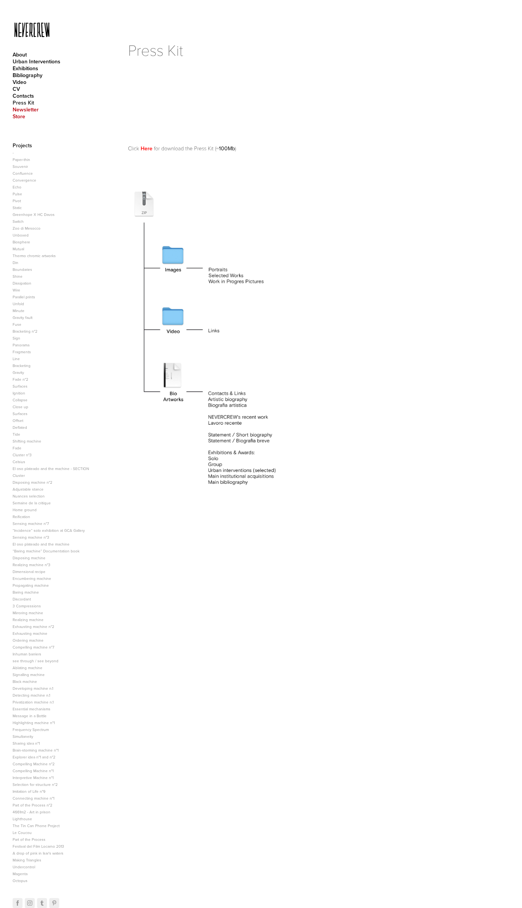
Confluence (23, 173)
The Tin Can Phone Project (36, 825)
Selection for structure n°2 (35, 784)
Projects (22, 145)
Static (17, 207)
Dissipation (22, 283)
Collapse (20, 399)
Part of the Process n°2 (32, 805)
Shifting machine (27, 441)
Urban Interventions (36, 61)
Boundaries (22, 269)
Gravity (18, 372)
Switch (18, 221)
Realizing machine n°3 (31, 564)
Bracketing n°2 (25, 331)
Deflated (20, 427)
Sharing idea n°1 (26, 743)
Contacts (23, 96)
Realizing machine (28, 619)
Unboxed (21, 235)
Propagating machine (31, 585)
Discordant (22, 599)
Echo (17, 187)
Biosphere (21, 242)
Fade (17, 448)
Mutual (18, 248)
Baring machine (26, 592)
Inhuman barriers (27, 654)
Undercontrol (24, 866)
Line (16, 358)
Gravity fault (22, 317)
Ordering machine (28, 640)
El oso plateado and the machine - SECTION (51, 468)
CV (16, 89)
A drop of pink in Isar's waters (38, 853)
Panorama (21, 345)
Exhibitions (25, 68)
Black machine (25, 681)
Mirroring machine (28, 612)
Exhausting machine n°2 (33, 626)
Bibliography (27, 75)
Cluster (19, 475)
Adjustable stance (28, 489)
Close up (20, 406)
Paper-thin (21, 159)
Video (19, 82)
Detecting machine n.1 (31, 695)
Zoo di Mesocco (27, 228)
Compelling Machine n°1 (33, 770)
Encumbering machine (32, 578)
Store (19, 116)
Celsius (19, 461)
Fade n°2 (20, 379)
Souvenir (20, 166)
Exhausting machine (30, 633)
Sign (16, 338)
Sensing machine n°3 (31, 537)
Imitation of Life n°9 (29, 791)
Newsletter (26, 109)
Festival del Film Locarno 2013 (38, 846)
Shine (18, 276)
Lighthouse (22, 818)
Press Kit (23, 102)
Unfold (18, 303)
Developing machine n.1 (33, 688)
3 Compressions (27, 606)
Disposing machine (29, 557)
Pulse (17, 193)
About (20, 54)
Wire (16, 290)
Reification (21, 516)
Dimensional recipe (29, 571)
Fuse (17, 324)
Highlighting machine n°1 (34, 722)
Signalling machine (29, 674)
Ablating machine (27, 667)
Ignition (19, 393)
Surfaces (20, 386)
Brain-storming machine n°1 (35, 750)
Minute (18, 310)
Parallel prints (24, 296)
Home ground (25, 509)
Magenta (20, 873)
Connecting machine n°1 (33, 798)
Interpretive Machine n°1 (33, 777)
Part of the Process (29, 839)
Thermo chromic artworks (34, 255)
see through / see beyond (35, 660)
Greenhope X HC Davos (34, 214)
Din (15, 262)
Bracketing (22, 365)
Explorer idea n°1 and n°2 (34, 757)
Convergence (24, 180)
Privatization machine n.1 (33, 702)
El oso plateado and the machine (41, 544)
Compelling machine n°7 (33, 647)
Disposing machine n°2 (32, 482)
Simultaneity (23, 736)
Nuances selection (29, 496)
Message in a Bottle (30, 715)
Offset (18, 420)
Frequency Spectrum (31, 729)
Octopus (20, 880)
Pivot (17, 200)
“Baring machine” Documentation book (46, 551)
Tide (16, 434)
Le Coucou (22, 832)
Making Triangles (27, 860)
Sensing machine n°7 (31, 523)
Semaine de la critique (32, 503)
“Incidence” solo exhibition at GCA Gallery (49, 530)
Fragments (22, 351)
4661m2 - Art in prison (31, 812)
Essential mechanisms (31, 709)
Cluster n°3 (22, 454)
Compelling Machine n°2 (34, 763)
